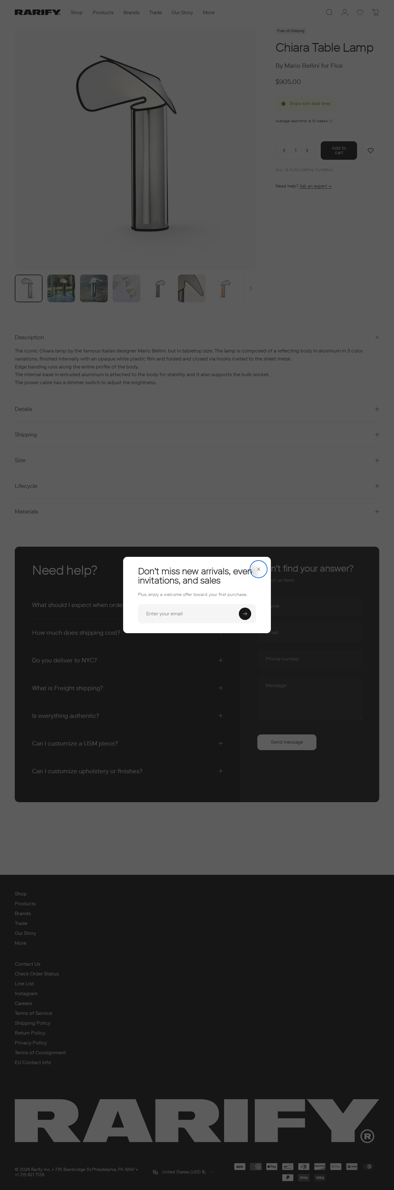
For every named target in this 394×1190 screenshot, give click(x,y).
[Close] (258, 569)
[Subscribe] (245, 614)
